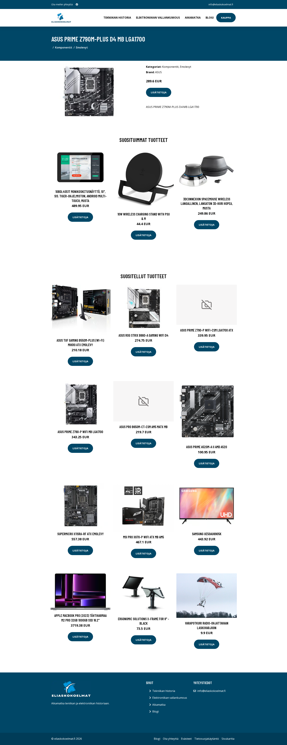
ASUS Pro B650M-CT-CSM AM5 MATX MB (143, 427)
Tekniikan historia (117, 17)
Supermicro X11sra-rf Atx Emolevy (80, 534)
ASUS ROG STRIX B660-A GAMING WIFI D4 (143, 335)
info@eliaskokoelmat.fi (221, 4)
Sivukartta (228, 739)
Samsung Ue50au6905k (206, 534)
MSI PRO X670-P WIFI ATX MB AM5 (143, 537)
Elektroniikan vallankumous (158, 17)
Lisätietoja (158, 92)
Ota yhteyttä (170, 739)
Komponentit (63, 47)
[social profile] (76, 4)
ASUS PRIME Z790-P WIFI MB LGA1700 (80, 432)
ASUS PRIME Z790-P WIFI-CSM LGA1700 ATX (206, 330)
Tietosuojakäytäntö (206, 739)
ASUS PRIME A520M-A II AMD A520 (206, 447)
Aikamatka (193, 17)
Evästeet (186, 739)
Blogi (210, 17)
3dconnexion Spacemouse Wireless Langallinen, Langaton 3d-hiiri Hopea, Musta (207, 203)
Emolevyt (82, 47)
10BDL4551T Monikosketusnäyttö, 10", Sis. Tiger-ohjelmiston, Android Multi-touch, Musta (80, 196)
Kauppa (226, 17)
